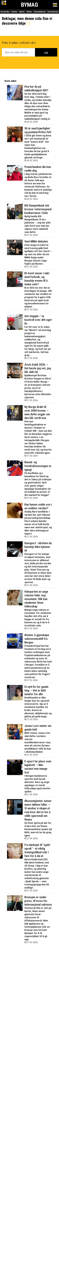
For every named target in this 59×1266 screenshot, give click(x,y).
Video (29, 12)
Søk (46, 52)
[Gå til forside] (4, 5)
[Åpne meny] (55, 5)
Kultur (14, 12)
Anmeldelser (40, 12)
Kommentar (53, 12)
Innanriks (5, 12)
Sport (21, 12)
